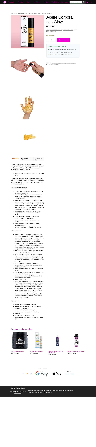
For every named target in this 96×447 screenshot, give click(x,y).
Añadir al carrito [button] (16, 357)
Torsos (46, 2)
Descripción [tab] (15, 158)
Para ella (11, 2)
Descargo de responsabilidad (35, 392)
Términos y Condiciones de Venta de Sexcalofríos (39, 390)
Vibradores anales (57, 2)
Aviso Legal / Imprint (68, 390)
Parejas (37, 2)
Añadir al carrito (63, 40)
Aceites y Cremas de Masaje (58, 63)
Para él (20, 2)
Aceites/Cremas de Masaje (52, 64)
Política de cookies (47, 392)
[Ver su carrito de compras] (87, 2)
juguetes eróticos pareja (20, 13)
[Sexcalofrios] (4, 2)
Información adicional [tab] (24, 159)
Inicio (12, 13)
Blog (66, 2)
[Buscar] (84, 2)
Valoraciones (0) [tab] (38, 159)
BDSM (28, 2)
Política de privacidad (57, 390)
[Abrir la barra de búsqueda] (91, 2)
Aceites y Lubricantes (32, 13)
